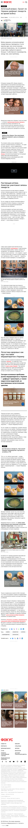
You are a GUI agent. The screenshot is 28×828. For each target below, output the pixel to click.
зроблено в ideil (5, 825)
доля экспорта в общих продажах (15, 614)
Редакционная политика (5, 758)
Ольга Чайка (4, 17)
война (8, 631)
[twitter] (6, 761)
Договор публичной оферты (21, 753)
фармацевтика (6, 634)
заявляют (8, 361)
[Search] (26, 2)
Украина (4, 6)
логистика (15, 634)
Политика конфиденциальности (9, 823)
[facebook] (2, 761)
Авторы (17, 748)
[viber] (17, 761)
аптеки (23, 631)
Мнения (17, 743)
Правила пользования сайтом (5, 754)
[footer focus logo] (7, 739)
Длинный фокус (6, 748)
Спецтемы (18, 746)
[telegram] (9, 761)
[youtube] (13, 761)
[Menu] (2, 2)
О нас (2, 750)
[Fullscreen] (25, 262)
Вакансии (18, 750)
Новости (3, 743)
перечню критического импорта (15, 122)
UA (23, 2)
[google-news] (21, 761)
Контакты (21, 823)
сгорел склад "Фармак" (12, 366)
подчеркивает (14, 248)
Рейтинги (4, 746)
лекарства (15, 631)
